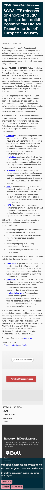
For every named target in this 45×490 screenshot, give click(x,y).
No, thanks (17, 487)
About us (7, 418)
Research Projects (12, 407)
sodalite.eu (27, 338)
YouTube (25, 345)
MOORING (10, 170)
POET (8, 205)
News (5, 411)
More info (6, 482)
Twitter (7, 345)
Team (5, 422)
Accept (5, 487)
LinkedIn (14, 345)
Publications (9, 415)
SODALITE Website (24, 360)
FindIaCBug (11, 157)
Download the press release (21, 379)
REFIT (8, 186)
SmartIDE (10, 136)
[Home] (20, 6)
